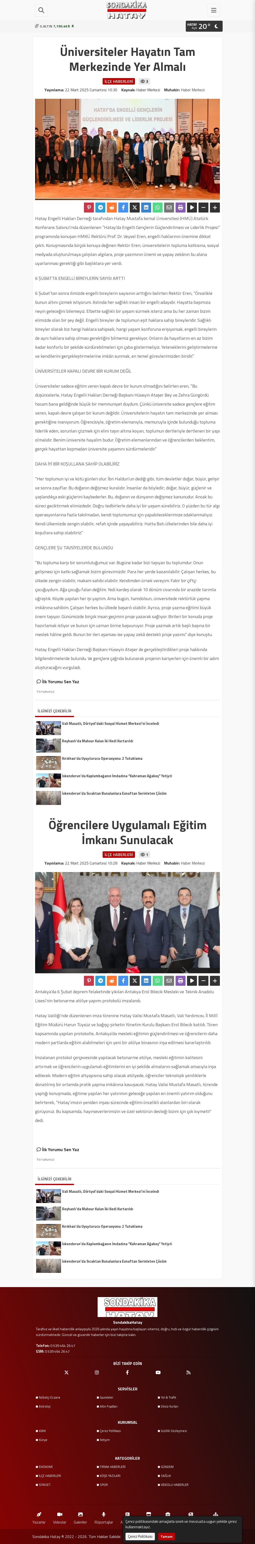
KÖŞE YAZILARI (110, 1475)
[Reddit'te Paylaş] (112, 208)
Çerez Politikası (110, 1430)
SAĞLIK (166, 1475)
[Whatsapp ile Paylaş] (158, 208)
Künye (43, 1439)
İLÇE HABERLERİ (50, 1475)
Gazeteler (106, 1397)
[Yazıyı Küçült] (203, 208)
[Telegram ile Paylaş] (100, 208)
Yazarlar (39, 1522)
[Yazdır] (181, 208)
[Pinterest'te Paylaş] (89, 208)
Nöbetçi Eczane (49, 1397)
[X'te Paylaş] (135, 208)
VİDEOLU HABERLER (175, 1484)
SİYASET (45, 1484)
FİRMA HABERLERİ (113, 1466)
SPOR (104, 1484)
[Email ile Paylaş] (169, 208)
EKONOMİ (46, 1466)
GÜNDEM (167, 1466)
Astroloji (45, 1406)
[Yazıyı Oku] (192, 208)
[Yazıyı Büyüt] (215, 208)
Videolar (59, 1522)
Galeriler (80, 1522)
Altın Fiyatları (109, 1406)
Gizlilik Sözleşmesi (174, 1430)
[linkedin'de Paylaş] (146, 208)
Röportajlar (103, 1522)
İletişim (105, 1439)
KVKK (42, 1430)
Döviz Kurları (169, 1406)
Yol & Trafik (168, 1397)
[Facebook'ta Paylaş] (123, 208)
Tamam (167, 1536)
